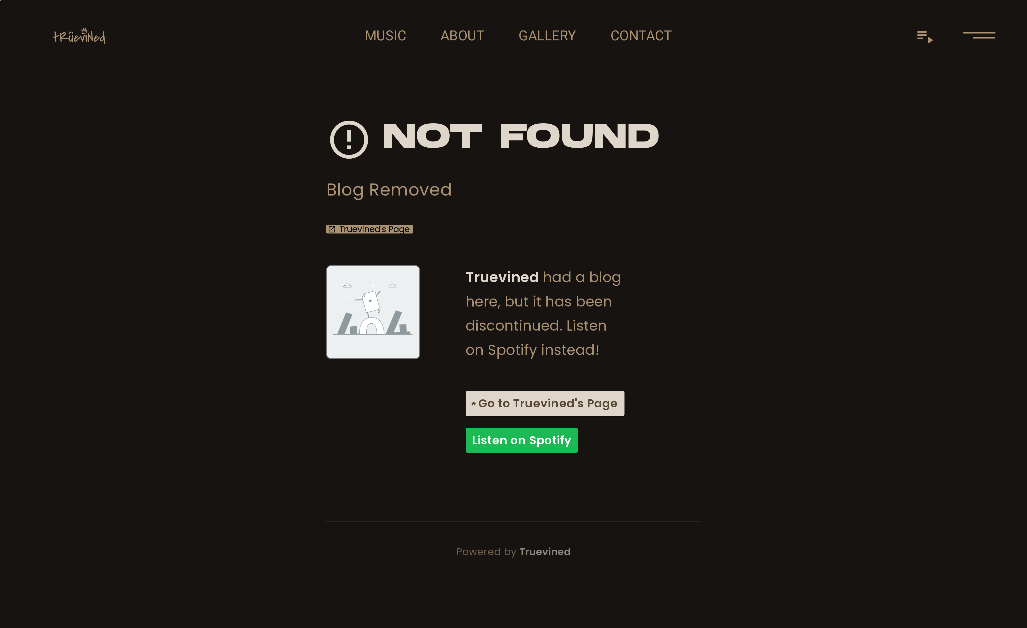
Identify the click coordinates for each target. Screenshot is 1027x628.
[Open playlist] (924, 36)
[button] (979, 36)
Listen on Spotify (522, 440)
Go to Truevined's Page (548, 403)
